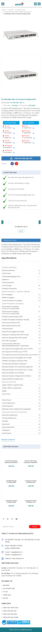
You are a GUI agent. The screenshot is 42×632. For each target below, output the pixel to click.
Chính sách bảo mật (10, 611)
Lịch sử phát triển (9, 588)
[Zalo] (14, 128)
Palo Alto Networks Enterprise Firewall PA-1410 (31, 461)
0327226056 (8, 133)
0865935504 (27, 142)
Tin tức (5, 592)
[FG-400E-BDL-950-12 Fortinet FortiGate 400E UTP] (21, 217)
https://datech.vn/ (18, 558)
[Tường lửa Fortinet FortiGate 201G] (30, 475)
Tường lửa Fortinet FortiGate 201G (31, 481)
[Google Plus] (8, 519)
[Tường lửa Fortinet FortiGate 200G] (11, 495)
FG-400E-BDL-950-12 (21, 226)
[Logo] (19, 4)
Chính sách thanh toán (10, 608)
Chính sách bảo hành (10, 614)
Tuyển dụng (7, 595)
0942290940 (8, 152)
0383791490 (27, 128)
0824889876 (8, 147)
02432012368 (28, 137)
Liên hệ (21, 231)
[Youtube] (16, 519)
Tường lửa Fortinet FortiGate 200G (11, 501)
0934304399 (8, 142)
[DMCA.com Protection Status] (24, 622)
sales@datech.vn (17, 552)
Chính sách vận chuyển (10, 617)
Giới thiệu (6, 585)
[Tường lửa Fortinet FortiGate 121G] (30, 495)
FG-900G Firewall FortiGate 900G (11, 481)
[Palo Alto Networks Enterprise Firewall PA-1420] (11, 455)
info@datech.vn (16, 555)
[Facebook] (12, 163)
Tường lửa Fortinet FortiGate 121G (31, 501)
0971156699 (8, 128)
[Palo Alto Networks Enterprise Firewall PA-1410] (30, 455)
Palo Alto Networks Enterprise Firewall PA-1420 (11, 461)
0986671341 (8, 137)
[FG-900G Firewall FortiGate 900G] (11, 475)
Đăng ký (34, 526)
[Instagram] (16, 163)
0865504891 (27, 133)
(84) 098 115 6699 (16, 546)
